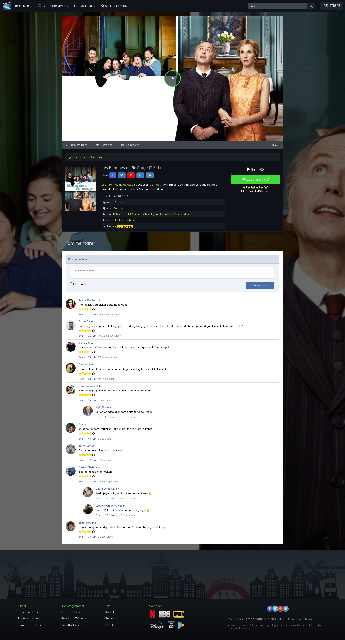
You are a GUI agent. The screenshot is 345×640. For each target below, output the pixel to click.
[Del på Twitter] (122, 175)
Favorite (106, 145)
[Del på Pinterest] (131, 175)
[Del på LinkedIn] (140, 175)
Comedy (96, 157)
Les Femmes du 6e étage (118, 184)
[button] (23, 6)
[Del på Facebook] (112, 175)
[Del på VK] (150, 175)
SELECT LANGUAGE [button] (117, 6)
